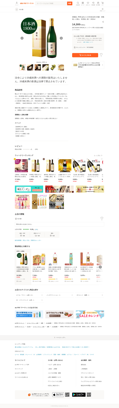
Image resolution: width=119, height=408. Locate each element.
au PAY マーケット (19, 323)
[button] (103, 22)
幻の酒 (28, 326)
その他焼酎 (48, 323)
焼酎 (42, 323)
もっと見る (97, 155)
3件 (36, 229)
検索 (69, 3)
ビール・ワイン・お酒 (32, 323)
